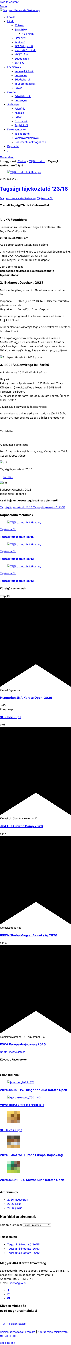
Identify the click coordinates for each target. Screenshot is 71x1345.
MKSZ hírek (21, 54)
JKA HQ (19, 62)
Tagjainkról (21, 125)
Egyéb (18, 87)
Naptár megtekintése (12, 1051)
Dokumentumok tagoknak (30, 142)
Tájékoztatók (22, 133)
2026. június (14, 1207)
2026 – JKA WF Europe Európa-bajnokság (31, 1155)
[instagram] (8, 1294)
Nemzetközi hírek (25, 50)
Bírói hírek (20, 37)
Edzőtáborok (23, 79)
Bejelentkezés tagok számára (17, 1331)
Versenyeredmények (27, 137)
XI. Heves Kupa (11, 1130)
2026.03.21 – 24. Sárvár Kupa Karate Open (32, 1180)
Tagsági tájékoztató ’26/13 (17, 558)
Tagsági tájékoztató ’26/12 (17, 580)
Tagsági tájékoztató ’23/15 (16, 507)
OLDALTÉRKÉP (9, 1336)
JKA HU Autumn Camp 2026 (21, 826)
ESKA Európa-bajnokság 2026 (23, 1044)
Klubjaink (20, 112)
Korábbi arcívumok (11, 1224)
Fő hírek (19, 25)
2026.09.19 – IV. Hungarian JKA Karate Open (33, 1090)
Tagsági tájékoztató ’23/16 (34, 188)
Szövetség (13, 104)
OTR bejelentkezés (14, 1323)
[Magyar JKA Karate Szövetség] (20, 10)
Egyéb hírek (22, 58)
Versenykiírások (24, 71)
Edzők (18, 116)
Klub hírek (28, 33)
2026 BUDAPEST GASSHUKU (22, 1105)
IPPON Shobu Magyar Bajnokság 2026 (28, 935)
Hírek (10, 21)
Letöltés (8, 477)
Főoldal (11, 17)
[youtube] (8, 1298)
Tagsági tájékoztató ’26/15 (17, 536)
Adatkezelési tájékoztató (53, 1331)
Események (14, 66)
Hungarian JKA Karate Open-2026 (26, 697)
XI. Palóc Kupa (10, 717)
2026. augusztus (17, 1199)
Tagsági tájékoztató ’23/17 (48, 507)
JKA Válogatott (24, 46)
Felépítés (20, 108)
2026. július (14, 1203)
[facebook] (8, 1289)
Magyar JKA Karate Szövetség (18, 198)
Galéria (11, 92)
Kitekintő (20, 42)
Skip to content (9, 1)
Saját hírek (21, 29)
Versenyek (21, 75)
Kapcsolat (13, 146)
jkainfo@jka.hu (17, 1282)
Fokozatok (21, 121)
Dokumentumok (16, 129)
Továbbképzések (25, 83)
